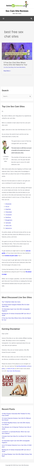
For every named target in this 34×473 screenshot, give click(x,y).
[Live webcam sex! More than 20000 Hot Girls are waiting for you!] (15, 385)
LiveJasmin (8, 214)
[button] (31, 18)
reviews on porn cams (11, 255)
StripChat (8, 209)
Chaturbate (8, 212)
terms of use (10, 368)
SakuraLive (8, 228)
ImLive (7, 206)
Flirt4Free (8, 217)
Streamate (8, 204)
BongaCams (8, 220)
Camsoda (8, 222)
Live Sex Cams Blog (8, 67)
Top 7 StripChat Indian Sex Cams (11, 302)
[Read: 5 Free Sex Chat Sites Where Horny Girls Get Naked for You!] (17, 51)
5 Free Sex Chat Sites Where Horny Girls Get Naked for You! (15, 64)
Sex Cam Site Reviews (13, 371)
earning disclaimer (21, 366)
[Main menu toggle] (3, 18)
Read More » (7, 71)
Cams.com (8, 225)
